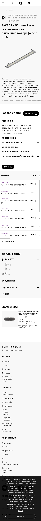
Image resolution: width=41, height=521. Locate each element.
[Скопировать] (25, 317)
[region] (20, 204)
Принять (20, 516)
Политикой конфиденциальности (19, 506)
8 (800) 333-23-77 (11, 347)
